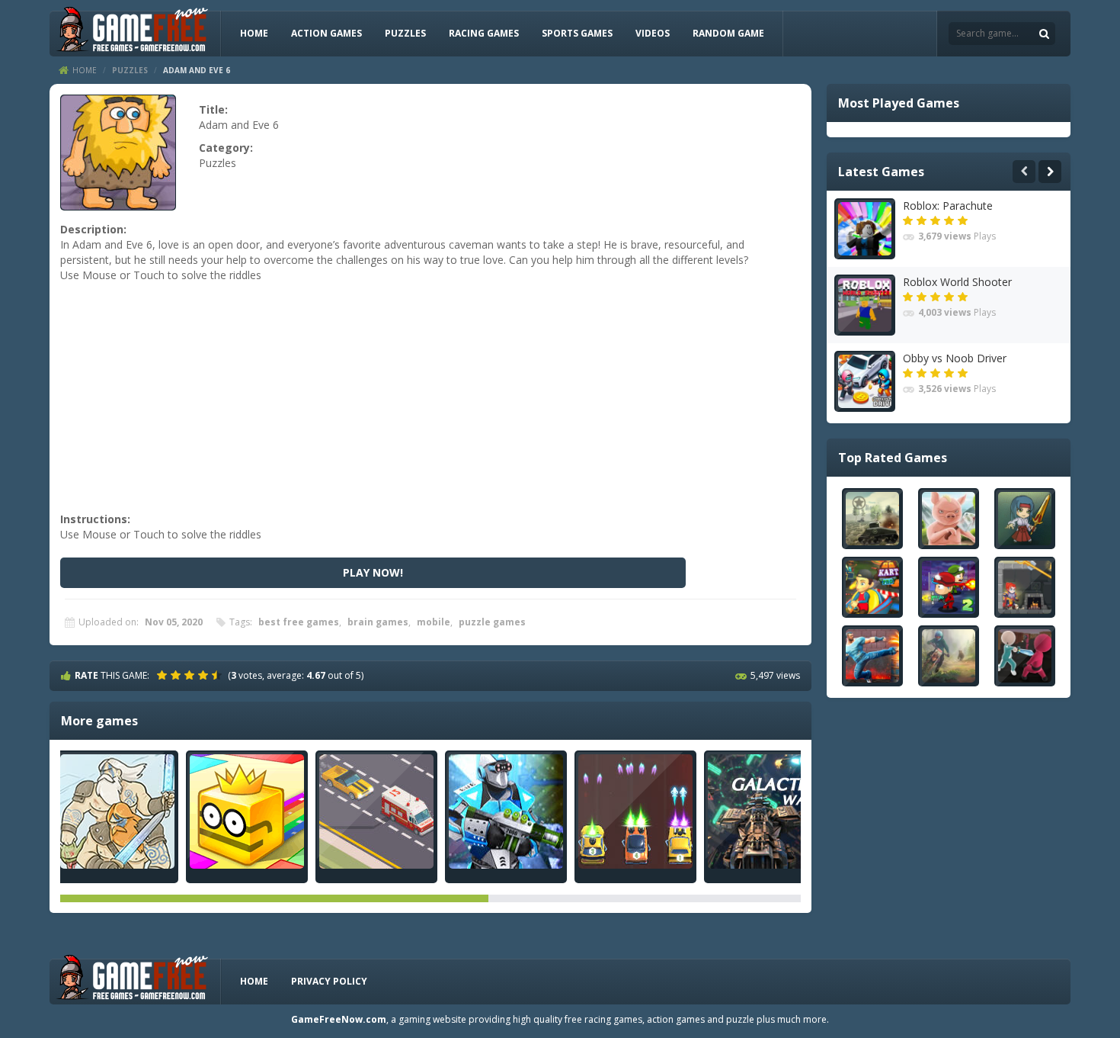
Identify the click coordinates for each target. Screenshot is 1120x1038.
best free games (298, 621)
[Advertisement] (428, 405)
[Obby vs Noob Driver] (864, 381)
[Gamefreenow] (132, 32)
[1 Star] (164, 675)
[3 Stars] (191, 675)
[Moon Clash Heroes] (506, 811)
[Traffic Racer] (376, 811)
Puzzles (405, 33)
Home (84, 70)
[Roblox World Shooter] (864, 305)
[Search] (1043, 33)
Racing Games (484, 33)
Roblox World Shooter (957, 282)
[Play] (872, 518)
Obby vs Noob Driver (954, 358)
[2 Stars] (177, 675)
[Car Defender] (635, 811)
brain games (377, 621)
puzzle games (492, 621)
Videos (652, 33)
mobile (433, 621)
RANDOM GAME (728, 33)
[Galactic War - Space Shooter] (765, 811)
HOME (254, 33)
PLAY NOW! (373, 572)
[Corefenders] (117, 811)
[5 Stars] (219, 675)
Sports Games (577, 33)
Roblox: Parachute (948, 205)
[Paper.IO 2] (247, 811)
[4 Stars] (205, 675)
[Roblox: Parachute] (864, 228)
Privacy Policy (329, 981)
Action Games (326, 33)
